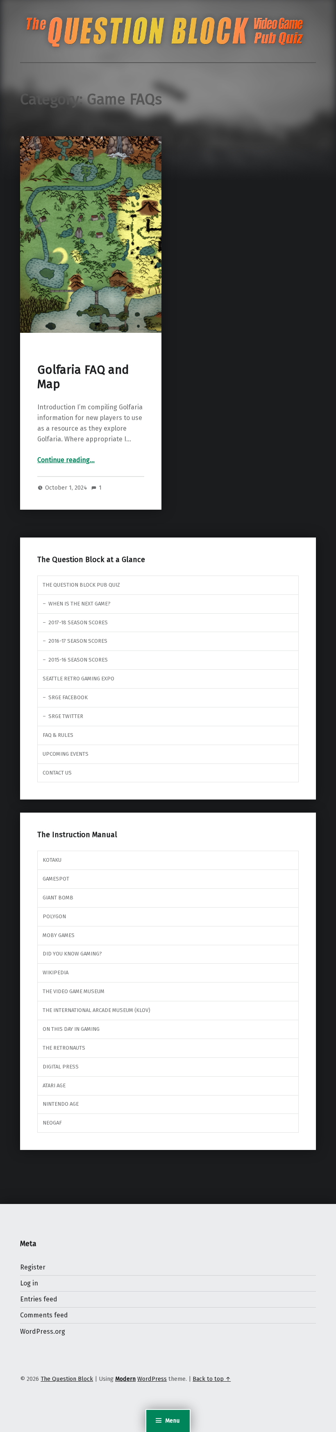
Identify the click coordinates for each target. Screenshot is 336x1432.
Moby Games (59, 935)
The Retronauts (64, 1048)
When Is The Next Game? (79, 604)
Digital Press (61, 1067)
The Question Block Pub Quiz (81, 585)
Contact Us (57, 773)
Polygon (54, 916)
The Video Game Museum (73, 991)
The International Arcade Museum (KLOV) (96, 1010)
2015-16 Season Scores (78, 660)
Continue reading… (66, 460)
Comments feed (44, 1315)
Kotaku (52, 860)
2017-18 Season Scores (78, 622)
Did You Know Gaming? (72, 954)
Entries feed (38, 1299)
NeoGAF (52, 1123)
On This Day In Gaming (71, 1029)
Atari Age (54, 1085)
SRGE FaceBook (68, 697)
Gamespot (56, 879)
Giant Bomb (58, 897)
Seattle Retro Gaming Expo (78, 678)
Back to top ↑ (212, 1378)
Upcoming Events (66, 754)
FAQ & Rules (58, 735)
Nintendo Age (61, 1104)
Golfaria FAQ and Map (83, 377)
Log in (29, 1283)
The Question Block (67, 1378)
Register (32, 1267)
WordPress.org (42, 1331)
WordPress (152, 1378)
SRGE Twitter (65, 716)
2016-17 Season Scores (77, 641)
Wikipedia (55, 972)
